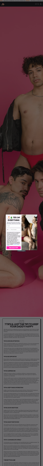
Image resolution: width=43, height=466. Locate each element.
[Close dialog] (36, 216)
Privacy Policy (15, 244)
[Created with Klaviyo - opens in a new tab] (21, 250)
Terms (8, 245)
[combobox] (8, 229)
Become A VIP (13, 248)
